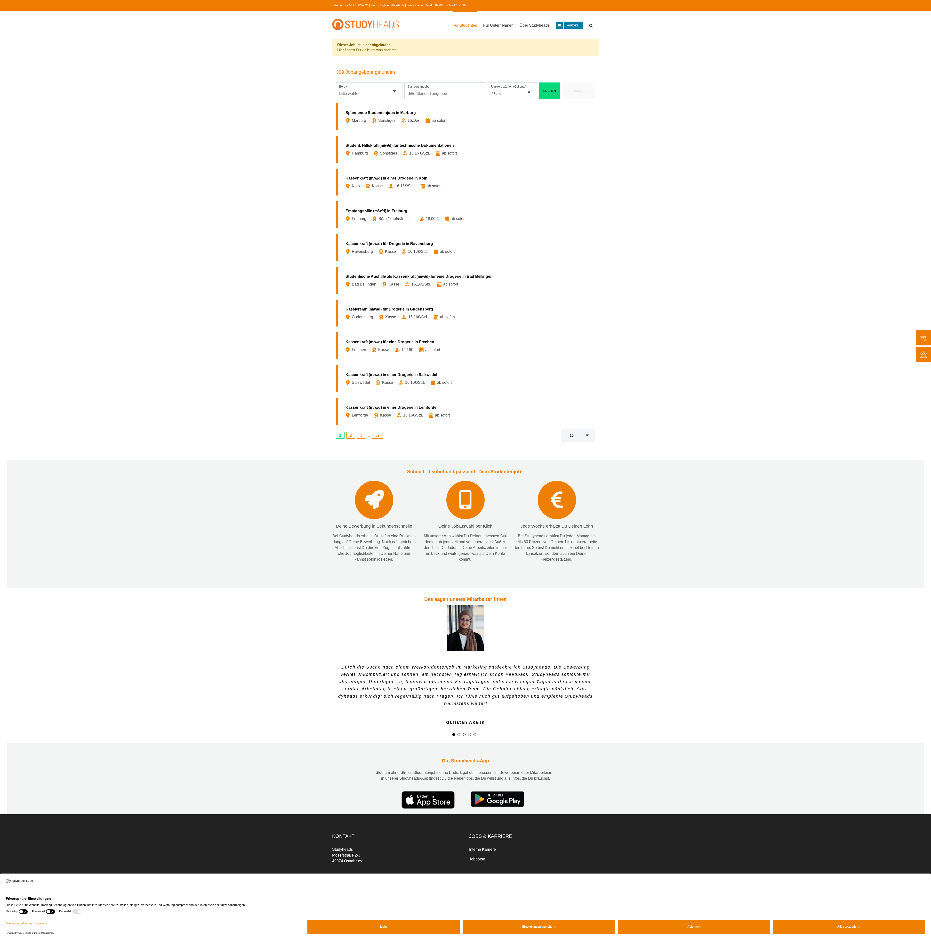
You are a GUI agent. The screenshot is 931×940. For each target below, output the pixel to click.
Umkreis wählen (508, 86)
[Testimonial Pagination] (453, 720)
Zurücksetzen (579, 91)
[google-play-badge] (497, 779)
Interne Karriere (482, 836)
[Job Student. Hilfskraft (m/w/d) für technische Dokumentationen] (466, 149)
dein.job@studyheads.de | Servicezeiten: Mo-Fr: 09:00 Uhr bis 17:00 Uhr (419, 5)
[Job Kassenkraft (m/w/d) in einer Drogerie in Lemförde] (466, 411)
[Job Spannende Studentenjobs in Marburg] (466, 116)
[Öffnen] (394, 91)
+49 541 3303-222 (355, 5)
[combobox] (369, 91)
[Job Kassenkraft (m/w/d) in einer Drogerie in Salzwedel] (466, 378)
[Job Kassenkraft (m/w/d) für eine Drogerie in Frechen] (466, 345)
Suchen (549, 91)
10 (572, 435)
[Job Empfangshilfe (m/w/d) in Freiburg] (466, 214)
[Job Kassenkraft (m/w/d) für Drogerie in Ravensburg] (466, 247)
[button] (591, 25)
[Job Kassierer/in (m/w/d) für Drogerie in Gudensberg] (466, 313)
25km (496, 94)
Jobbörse (477, 845)
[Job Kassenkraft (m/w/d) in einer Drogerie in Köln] (466, 182)
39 (377, 435)
